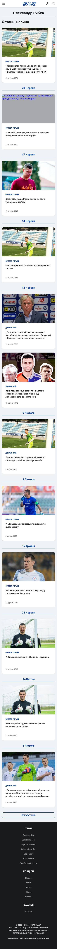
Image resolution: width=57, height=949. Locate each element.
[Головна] (28, 3)
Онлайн (28, 897)
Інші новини (28, 858)
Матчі (28, 883)
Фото (28, 887)
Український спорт (28, 863)
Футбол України (28, 844)
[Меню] (6, 3)
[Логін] (47, 3)
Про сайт (28, 911)
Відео (28, 892)
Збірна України (28, 840)
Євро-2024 (28, 854)
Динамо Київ (28, 835)
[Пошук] (53, 3)
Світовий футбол (28, 849)
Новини (28, 878)
